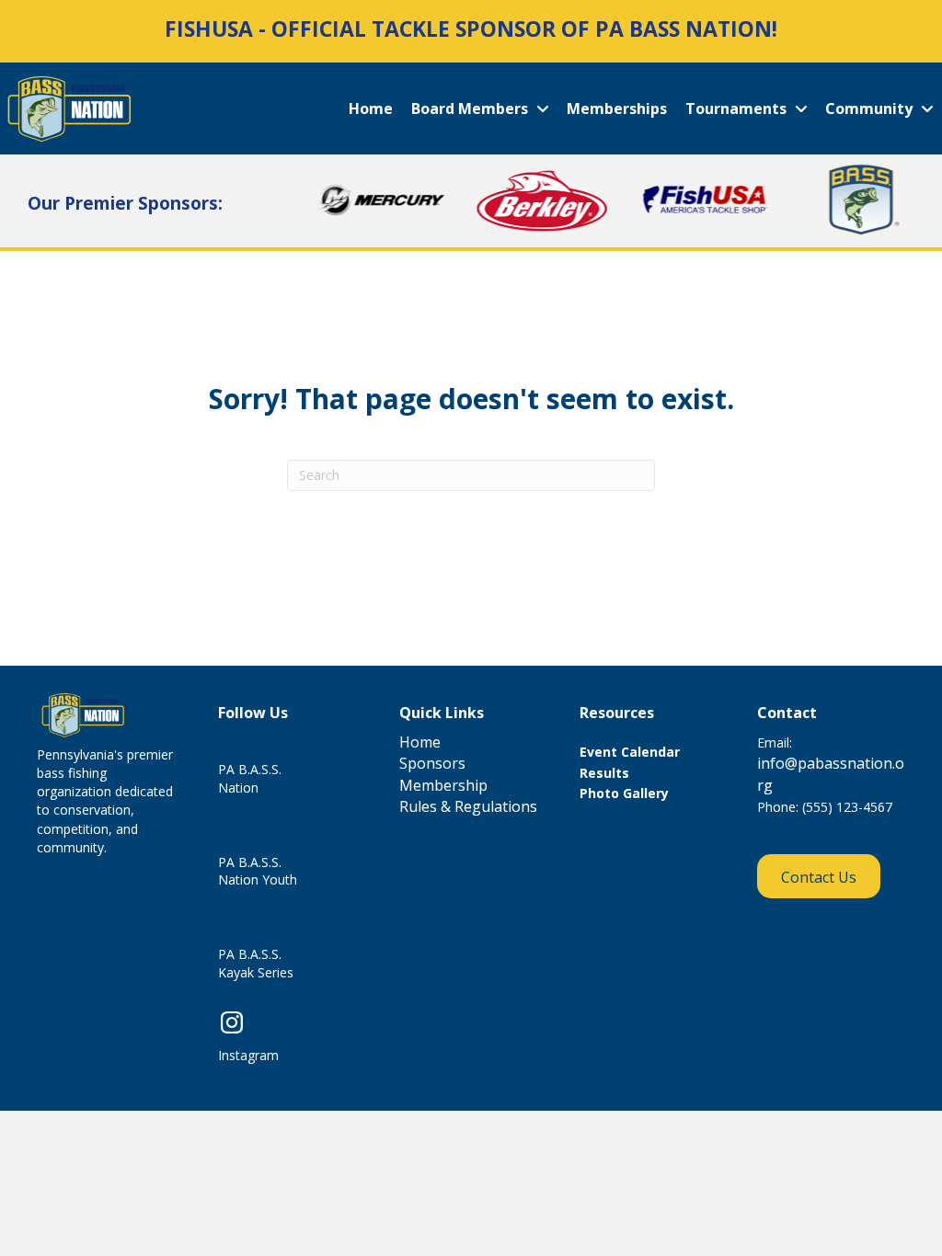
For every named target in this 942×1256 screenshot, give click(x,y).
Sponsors (432, 763)
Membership (443, 785)
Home (420, 742)
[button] (818, 876)
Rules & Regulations (468, 806)
